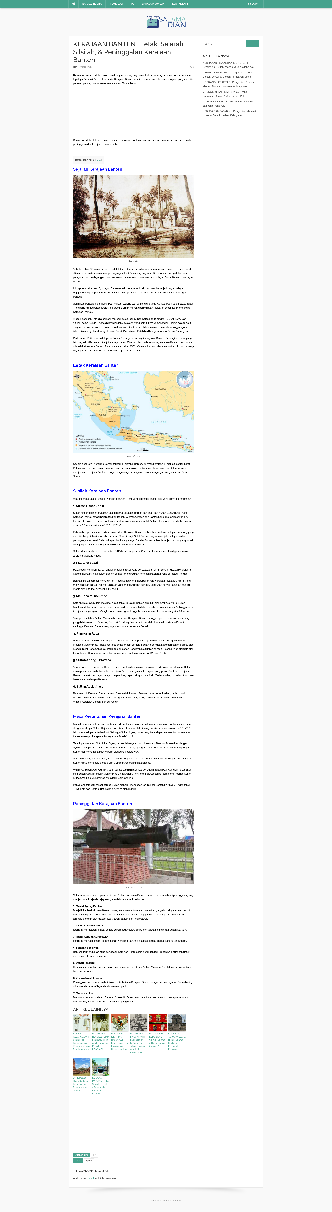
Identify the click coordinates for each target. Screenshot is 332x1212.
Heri (75, 67)
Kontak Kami (180, 4)
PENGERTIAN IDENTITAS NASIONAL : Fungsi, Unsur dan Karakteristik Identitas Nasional (119, 1042)
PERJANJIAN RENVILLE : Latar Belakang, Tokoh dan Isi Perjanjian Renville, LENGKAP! (100, 1042)
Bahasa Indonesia (153, 4)
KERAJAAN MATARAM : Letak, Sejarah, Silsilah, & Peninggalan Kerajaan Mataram (100, 1086)
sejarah (88, 1160)
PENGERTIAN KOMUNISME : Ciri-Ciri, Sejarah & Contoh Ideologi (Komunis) (157, 1040)
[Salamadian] (166, 21)
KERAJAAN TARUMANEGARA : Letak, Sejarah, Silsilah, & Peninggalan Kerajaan (177, 1042)
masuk (91, 1178)
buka (98, 160)
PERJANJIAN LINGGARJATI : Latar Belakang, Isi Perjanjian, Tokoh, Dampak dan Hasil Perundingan (137, 1043)
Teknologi (116, 4)
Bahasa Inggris (92, 4)
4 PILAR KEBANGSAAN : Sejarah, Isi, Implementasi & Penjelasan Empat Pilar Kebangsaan (81, 1042)
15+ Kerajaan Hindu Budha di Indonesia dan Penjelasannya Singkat (80, 1084)
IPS (132, 4)
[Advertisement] (133, 112)
